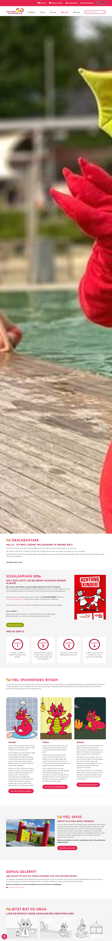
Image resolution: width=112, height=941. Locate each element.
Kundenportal (72, 3)
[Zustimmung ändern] (4, 936)
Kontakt (43, 3)
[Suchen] (104, 12)
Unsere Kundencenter (15, 625)
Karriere (76, 12)
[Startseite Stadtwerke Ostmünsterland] (15, 11)
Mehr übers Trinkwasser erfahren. (20, 791)
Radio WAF (22, 605)
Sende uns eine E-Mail (15, 887)
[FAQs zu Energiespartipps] (90, 718)
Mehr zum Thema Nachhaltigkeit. (55, 787)
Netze (42, 12)
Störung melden (56, 3)
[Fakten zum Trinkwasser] (22, 718)
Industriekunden (88, 3)
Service (53, 12)
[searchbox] (95, 12)
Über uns (64, 12)
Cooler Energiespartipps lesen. (88, 785)
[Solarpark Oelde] (56, 718)
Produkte (31, 12)
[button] (101, 3)
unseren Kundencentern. (15, 599)
